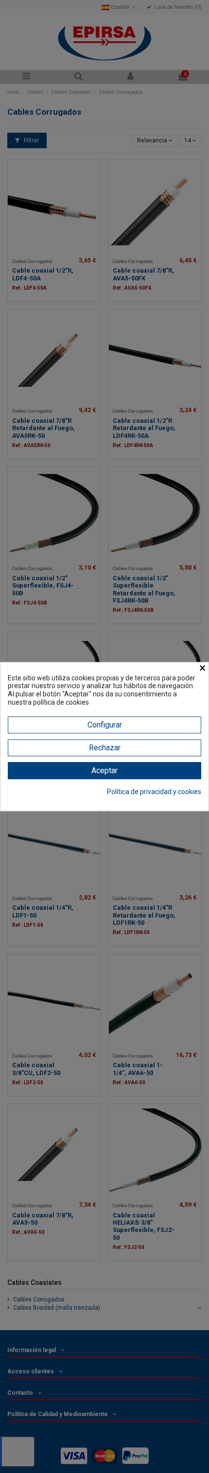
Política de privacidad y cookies (154, 792)
